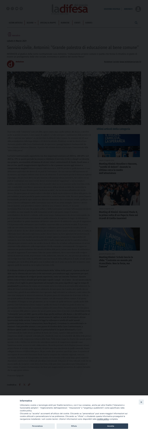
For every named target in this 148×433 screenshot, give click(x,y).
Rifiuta (74, 426)
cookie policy (103, 419)
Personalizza (37, 426)
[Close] (141, 402)
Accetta (110, 426)
